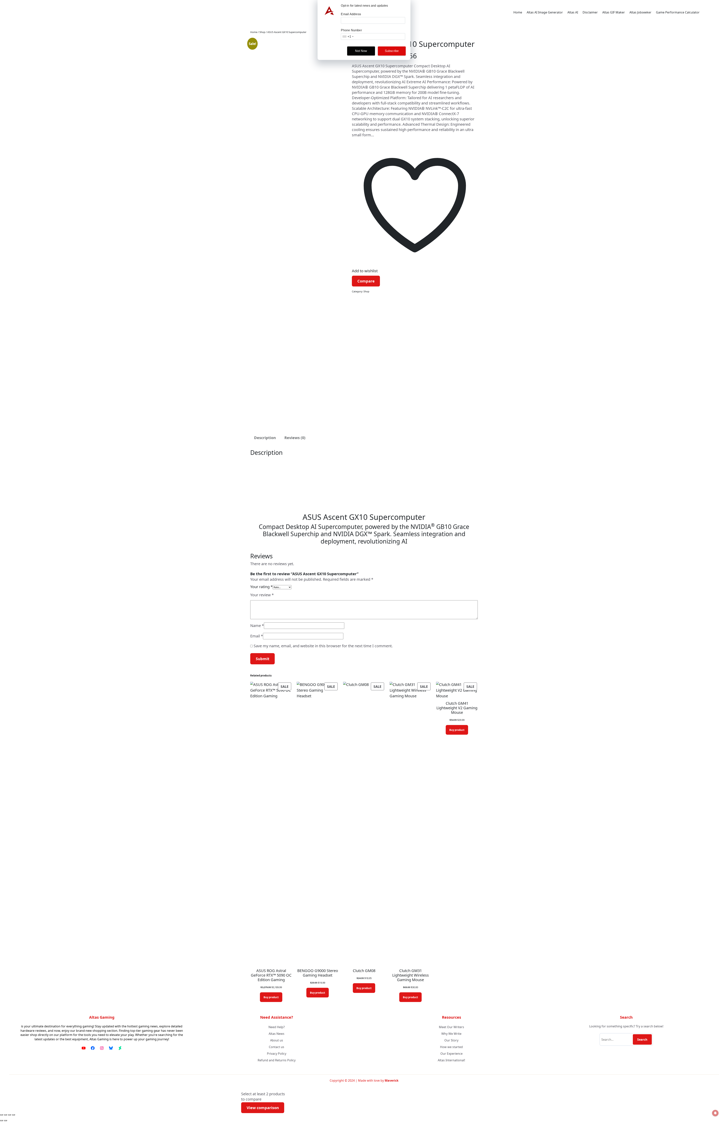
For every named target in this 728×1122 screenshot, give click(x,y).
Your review (262, 594)
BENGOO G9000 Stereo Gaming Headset (317, 973)
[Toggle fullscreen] (5, 1114)
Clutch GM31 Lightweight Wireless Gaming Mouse (410, 975)
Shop (262, 32)
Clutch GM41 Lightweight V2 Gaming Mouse (456, 708)
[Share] (9, 1114)
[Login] (715, 12)
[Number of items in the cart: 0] (706, 12)
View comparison (263, 1107)
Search (642, 1039)
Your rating (261, 586)
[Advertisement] (364, 484)
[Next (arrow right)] (5, 1120)
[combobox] (347, 36)
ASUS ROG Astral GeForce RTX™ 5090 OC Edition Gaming (271, 975)
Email (256, 636)
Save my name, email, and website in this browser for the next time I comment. (323, 645)
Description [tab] (265, 437)
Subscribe (392, 51)
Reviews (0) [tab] (294, 437)
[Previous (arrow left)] (1, 1120)
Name (257, 625)
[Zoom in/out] (1, 1114)
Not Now (361, 51)
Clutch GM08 (364, 970)
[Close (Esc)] (13, 1114)
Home (517, 12)
